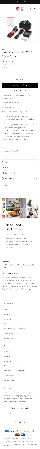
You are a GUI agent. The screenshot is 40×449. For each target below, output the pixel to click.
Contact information (32, 444)
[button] (4, 9)
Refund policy (9, 338)
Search (6, 309)
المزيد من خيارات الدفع (20, 90)
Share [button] (6, 185)
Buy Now (9, 247)
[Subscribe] (30, 413)
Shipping (4, 64)
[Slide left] (15, 45)
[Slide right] (24, 45)
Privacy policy (31, 441)
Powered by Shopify (10, 441)
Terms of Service (9, 333)
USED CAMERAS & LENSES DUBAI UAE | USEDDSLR (22, 438)
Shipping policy (19, 444)
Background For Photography (14, 328)
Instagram (7, 314)
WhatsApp (7, 319)
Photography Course (11, 324)
